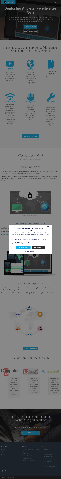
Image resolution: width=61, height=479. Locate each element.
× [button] (50, 226)
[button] (30, 251)
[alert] (30, 239)
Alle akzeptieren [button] (23, 247)
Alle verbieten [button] (38, 247)
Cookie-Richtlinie (39, 236)
